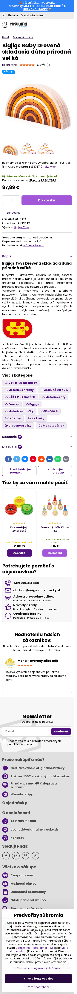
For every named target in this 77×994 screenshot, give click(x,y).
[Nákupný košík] (60, 25)
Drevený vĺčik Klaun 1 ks (55, 529)
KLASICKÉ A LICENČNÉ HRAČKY (44, 7)
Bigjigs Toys (21, 227)
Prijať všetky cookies (38, 978)
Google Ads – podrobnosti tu (34, 948)
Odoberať (61, 731)
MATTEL (28, 6)
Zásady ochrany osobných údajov (38, 968)
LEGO (39, 6)
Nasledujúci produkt (55, 471)
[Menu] (69, 25)
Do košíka (46, 200)
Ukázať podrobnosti (38, 987)
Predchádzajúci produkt (21, 471)
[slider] (27, 65)
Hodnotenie (9, 65)
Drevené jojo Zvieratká (19, 529)
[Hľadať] (51, 25)
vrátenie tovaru (33, 245)
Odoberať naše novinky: (37, 722)
